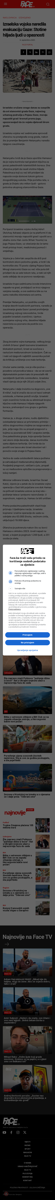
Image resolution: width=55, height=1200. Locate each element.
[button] (27, 589)
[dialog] (27, 600)
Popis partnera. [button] (14, 609)
